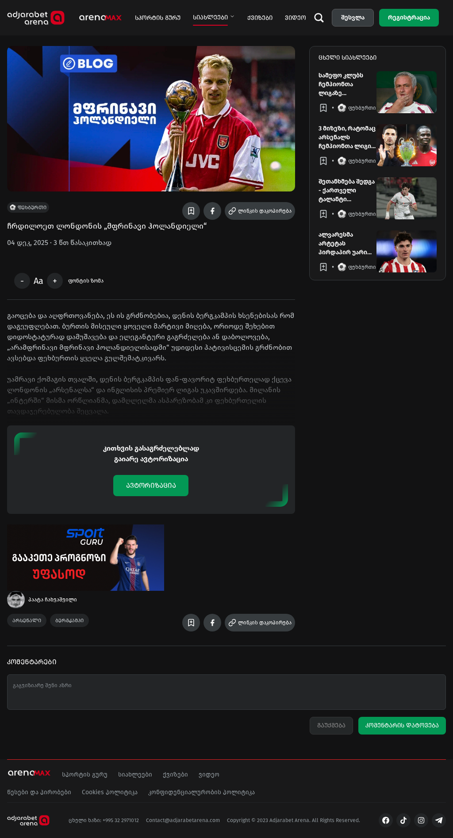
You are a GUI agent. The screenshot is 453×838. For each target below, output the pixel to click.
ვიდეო (295, 18)
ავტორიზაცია (151, 485)
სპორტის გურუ (157, 18)
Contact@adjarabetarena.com (183, 820)
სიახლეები (210, 17)
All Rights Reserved (335, 820)
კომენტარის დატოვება (402, 725)
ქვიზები (260, 18)
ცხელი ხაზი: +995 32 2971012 (104, 820)
